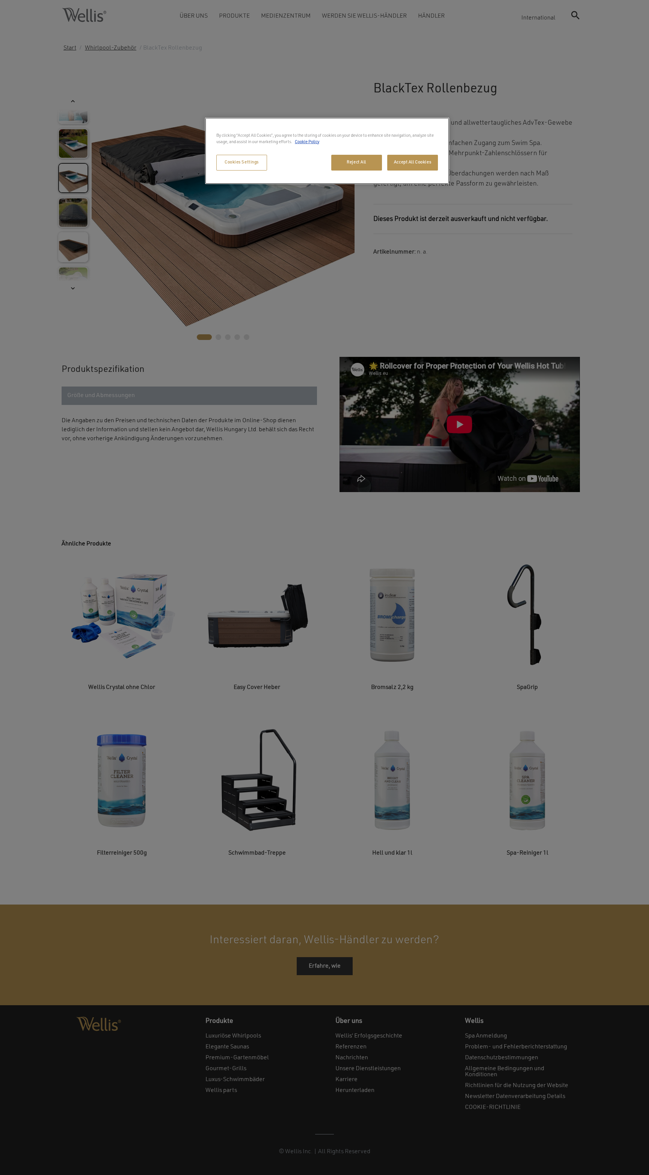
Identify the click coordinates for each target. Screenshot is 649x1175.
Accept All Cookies (412, 162)
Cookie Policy (307, 142)
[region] (327, 151)
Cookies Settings (242, 162)
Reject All (356, 162)
